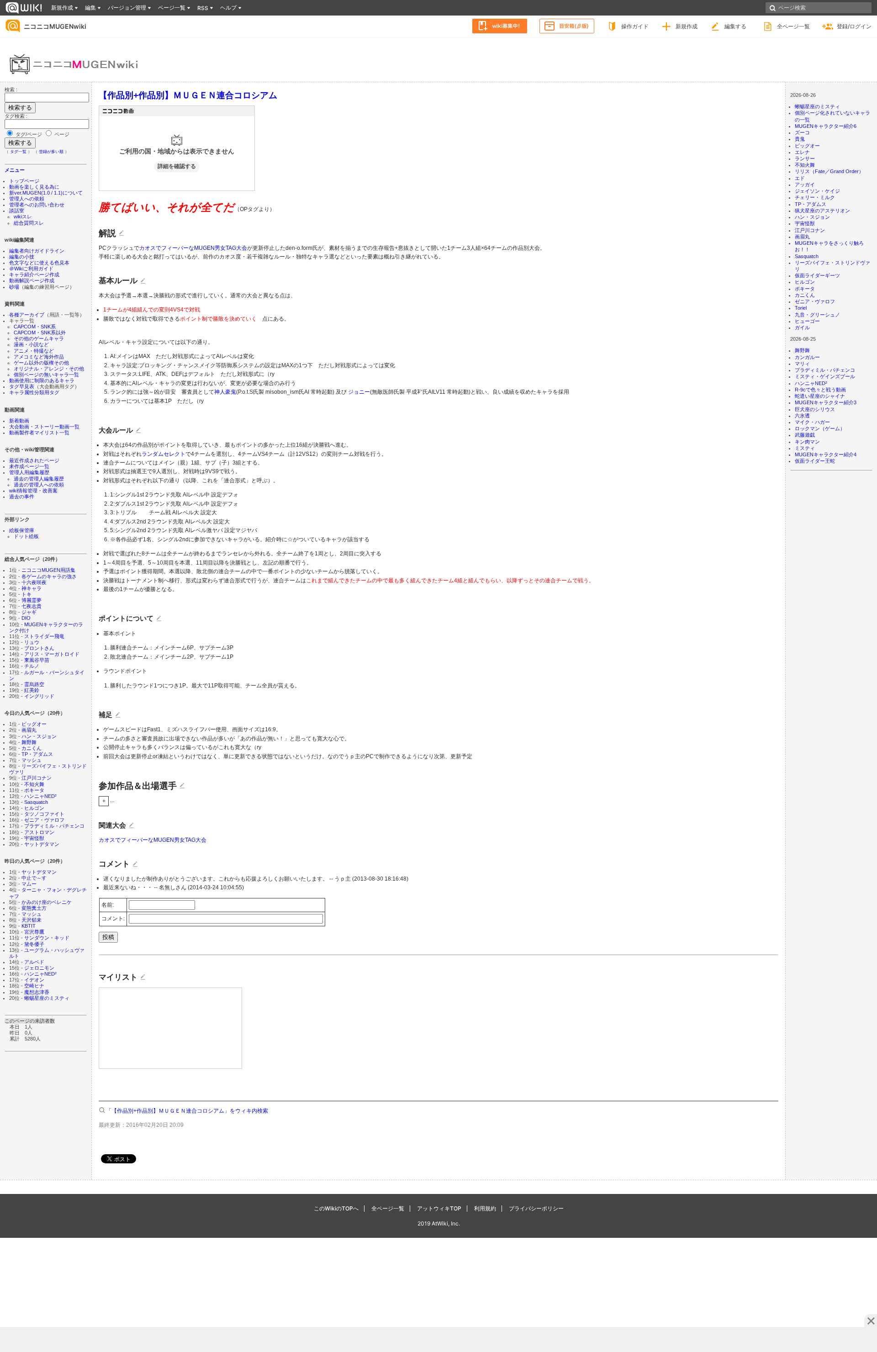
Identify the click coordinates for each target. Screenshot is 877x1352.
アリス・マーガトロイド (51, 654)
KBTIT (28, 926)
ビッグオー (34, 724)
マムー (29, 884)
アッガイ (805, 184)
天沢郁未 (31, 920)
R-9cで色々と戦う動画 (820, 389)
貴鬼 (800, 139)
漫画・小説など (31, 344)
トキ (26, 594)
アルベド (34, 962)
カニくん (31, 748)
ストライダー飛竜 (44, 636)
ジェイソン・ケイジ (817, 191)
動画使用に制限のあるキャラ (41, 380)
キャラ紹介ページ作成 (34, 274)
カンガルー (807, 357)
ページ (61, 134)
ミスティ (805, 448)
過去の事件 (21, 496)
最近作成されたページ (34, 460)
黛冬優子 (34, 944)
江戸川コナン (36, 778)
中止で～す (34, 878)
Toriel (801, 308)
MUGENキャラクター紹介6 (825, 126)
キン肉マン (807, 441)
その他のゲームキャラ (39, 338)
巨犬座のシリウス (815, 409)
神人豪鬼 (225, 392)
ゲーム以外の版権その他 (41, 362)
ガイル (802, 327)
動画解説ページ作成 (31, 280)
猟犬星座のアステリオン (822, 210)
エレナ (802, 152)
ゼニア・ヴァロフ (44, 820)
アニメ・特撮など (34, 351)
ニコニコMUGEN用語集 (48, 570)
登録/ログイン (854, 26)
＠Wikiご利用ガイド (31, 268)
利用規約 (485, 1208)
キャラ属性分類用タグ (34, 392)
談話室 (16, 210)
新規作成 (686, 26)
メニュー (15, 170)
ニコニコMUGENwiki (55, 26)
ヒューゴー (807, 321)
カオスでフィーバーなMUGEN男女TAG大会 (193, 248)
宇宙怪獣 (34, 838)
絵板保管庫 (21, 530)
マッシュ (31, 760)
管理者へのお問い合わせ (36, 204)
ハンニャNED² (40, 796)
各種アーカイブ (26, 314)
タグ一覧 (18, 151)
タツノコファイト (44, 814)
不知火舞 (34, 784)
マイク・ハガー (812, 422)
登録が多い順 (51, 151)
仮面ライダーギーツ (817, 275)
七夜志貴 (31, 606)
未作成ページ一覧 (29, 466)
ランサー (805, 158)
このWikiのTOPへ (336, 1208)
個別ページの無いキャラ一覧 (46, 374)
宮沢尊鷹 (34, 932)
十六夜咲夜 (34, 582)
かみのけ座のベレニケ (46, 902)
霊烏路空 (34, 684)
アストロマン (39, 832)
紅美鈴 (31, 690)
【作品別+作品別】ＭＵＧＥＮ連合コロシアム (188, 95)
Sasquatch (36, 802)
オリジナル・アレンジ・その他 (49, 368)
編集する (735, 26)
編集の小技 (21, 256)
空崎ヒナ (34, 985)
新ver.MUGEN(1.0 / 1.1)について (46, 192)
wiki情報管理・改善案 (33, 490)
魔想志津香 (36, 992)
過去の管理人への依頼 (39, 484)
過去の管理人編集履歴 (39, 478)
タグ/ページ (28, 134)
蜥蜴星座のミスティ (46, 998)
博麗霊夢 (31, 600)
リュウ (31, 642)
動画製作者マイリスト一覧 (39, 432)
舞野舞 (29, 742)
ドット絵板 (26, 536)
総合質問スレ (29, 223)
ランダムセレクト (163, 454)
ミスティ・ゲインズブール (825, 376)
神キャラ (31, 588)
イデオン (34, 979)
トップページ (24, 181)
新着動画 (19, 420)
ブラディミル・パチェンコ (54, 826)
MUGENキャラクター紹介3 (825, 402)
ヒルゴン (34, 808)
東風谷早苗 (36, 660)
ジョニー (359, 392)
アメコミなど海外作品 (39, 356)
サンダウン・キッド (46, 937)
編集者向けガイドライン (36, 251)
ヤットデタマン (41, 844)
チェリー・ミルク (815, 197)
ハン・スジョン (39, 736)
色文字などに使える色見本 (39, 262)
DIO (26, 618)
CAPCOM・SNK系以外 (40, 332)
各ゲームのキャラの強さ (49, 576)
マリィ (802, 363)
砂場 (14, 287)
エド (800, 178)
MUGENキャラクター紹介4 (825, 454)
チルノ (31, 666)
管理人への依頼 (26, 198)
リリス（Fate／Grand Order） (829, 171)
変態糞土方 (34, 908)
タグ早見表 (21, 386)
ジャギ (29, 612)
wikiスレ (23, 216)
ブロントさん (39, 648)
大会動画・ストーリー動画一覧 (44, 426)
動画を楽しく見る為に (34, 187)
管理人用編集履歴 (29, 472)
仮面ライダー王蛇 (815, 461)
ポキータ (34, 790)
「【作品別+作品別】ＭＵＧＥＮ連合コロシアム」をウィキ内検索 (187, 1111)
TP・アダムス (37, 754)
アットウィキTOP (439, 1208)
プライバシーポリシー (536, 1208)
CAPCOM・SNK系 (35, 326)
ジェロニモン (39, 968)
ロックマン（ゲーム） (820, 428)
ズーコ (802, 132)
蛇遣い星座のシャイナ (820, 396)
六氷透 (802, 415)
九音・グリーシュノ (817, 314)
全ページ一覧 (793, 26)
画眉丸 (29, 730)
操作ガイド (635, 26)
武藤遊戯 (805, 435)
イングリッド (39, 696)
